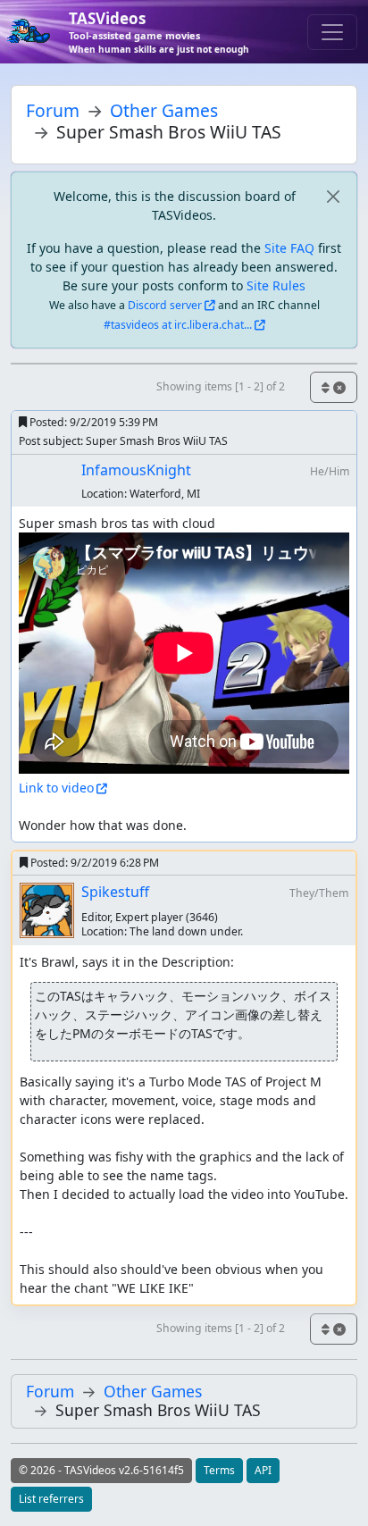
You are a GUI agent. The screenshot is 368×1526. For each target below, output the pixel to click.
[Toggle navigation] (332, 32)
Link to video (56, 787)
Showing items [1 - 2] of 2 (220, 386)
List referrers (51, 1498)
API (263, 1470)
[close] (332, 196)
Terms (219, 1470)
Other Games (164, 110)
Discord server (165, 305)
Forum (52, 110)
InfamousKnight (136, 470)
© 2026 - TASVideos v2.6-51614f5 (101, 1470)
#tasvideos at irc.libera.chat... (178, 324)
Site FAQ (289, 247)
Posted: (92, 422)
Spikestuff (115, 891)
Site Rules (276, 285)
